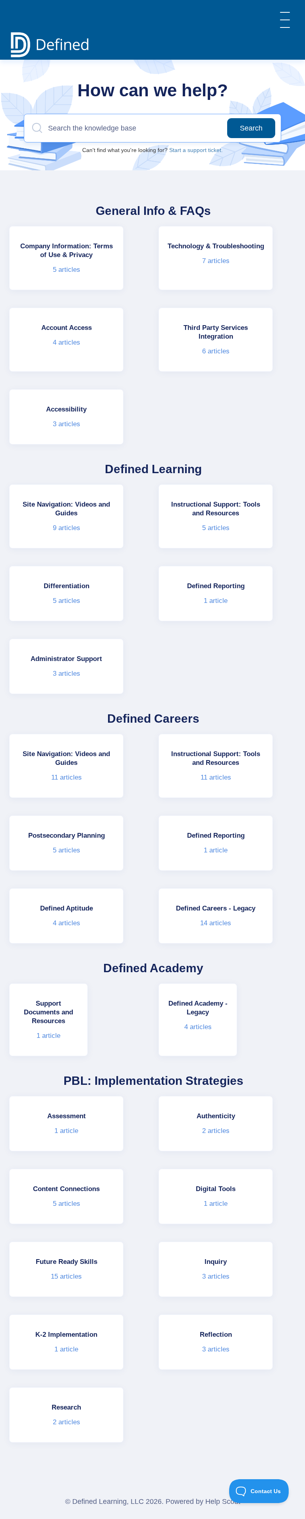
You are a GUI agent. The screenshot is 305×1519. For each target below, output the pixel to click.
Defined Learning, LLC (108, 1501)
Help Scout (222, 1501)
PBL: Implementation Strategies (153, 1080)
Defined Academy (153, 968)
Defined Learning (153, 469)
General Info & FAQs (153, 210)
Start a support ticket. (196, 150)
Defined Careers (153, 718)
